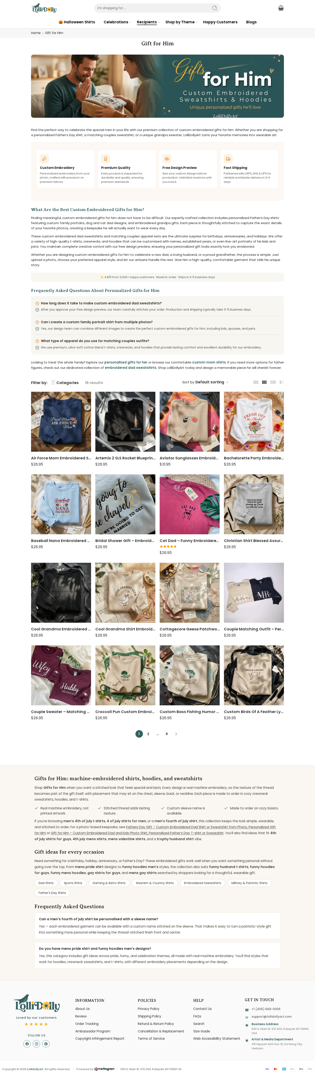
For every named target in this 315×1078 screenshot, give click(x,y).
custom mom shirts (209, 362)
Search (198, 1023)
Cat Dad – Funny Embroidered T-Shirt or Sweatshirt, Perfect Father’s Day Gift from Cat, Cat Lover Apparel (190, 540)
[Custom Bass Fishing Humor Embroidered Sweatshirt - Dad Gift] (190, 675)
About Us (82, 1009)
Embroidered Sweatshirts (202, 883)
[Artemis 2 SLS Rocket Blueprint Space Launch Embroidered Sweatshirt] (125, 422)
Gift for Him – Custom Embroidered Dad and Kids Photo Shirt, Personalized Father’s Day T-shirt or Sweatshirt (137, 833)
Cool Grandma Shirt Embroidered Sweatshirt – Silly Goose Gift (125, 629)
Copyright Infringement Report (99, 1038)
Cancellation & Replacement (161, 1031)
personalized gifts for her (125, 362)
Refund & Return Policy (156, 1023)
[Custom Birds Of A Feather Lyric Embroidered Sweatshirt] (254, 675)
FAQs (197, 1016)
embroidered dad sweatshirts (130, 367)
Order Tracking (87, 1023)
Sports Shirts (73, 883)
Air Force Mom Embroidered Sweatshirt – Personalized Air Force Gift (61, 458)
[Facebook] (27, 1043)
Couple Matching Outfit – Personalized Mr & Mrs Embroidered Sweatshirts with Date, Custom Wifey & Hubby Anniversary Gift (254, 629)
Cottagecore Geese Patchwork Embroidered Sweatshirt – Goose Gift (190, 629)
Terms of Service (151, 1038)
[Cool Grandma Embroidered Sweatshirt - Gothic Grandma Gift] (61, 593)
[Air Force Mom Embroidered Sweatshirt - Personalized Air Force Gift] (61, 422)
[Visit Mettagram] (103, 1069)
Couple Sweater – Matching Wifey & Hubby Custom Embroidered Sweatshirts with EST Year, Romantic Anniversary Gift (61, 711)
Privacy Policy (148, 1009)
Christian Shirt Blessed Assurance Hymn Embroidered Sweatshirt (254, 540)
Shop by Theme (180, 22)
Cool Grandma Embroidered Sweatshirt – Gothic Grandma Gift (61, 629)
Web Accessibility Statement (216, 1038)
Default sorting (209, 382)
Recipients (147, 22)
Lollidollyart (35, 1069)
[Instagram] (36, 1043)
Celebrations (116, 22)
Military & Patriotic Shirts (249, 883)
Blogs (251, 22)
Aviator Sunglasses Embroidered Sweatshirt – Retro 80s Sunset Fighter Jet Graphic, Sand (190, 458)
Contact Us (202, 1009)
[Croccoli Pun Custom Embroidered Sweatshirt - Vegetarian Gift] (125, 675)
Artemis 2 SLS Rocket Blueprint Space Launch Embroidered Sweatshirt (125, 458)
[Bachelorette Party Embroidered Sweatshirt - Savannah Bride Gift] (254, 422)
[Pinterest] (46, 1043)
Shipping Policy (149, 1016)
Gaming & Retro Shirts (109, 883)
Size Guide (201, 1031)
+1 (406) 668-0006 (266, 1009)
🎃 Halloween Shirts (76, 22)
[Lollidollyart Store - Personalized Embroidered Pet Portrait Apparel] (44, 8)
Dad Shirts (46, 883)
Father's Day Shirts (52, 893)
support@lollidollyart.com (272, 1017)
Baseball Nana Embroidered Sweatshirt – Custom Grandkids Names (61, 540)
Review (81, 1016)
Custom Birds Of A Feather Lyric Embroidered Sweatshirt (254, 711)
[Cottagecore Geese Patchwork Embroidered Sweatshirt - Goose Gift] (190, 593)
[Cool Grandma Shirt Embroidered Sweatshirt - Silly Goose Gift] (125, 593)
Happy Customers (220, 22)
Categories (67, 382)
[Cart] (281, 8)
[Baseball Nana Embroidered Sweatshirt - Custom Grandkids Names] (61, 504)
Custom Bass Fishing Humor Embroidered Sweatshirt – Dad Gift (190, 711)
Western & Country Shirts (155, 883)
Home (36, 33)
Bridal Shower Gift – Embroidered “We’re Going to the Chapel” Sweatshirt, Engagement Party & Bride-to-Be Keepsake (125, 540)
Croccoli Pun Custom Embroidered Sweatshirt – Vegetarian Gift (125, 711)
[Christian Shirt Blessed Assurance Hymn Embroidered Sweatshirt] (254, 504)
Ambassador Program (92, 1031)
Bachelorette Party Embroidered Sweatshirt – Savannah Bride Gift (254, 458)
